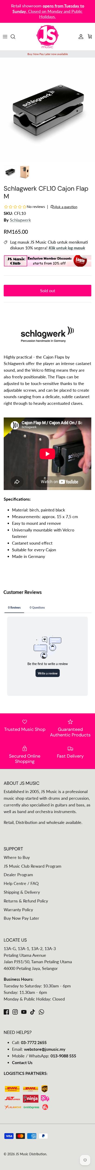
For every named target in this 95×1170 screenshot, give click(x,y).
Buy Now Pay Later (21, 918)
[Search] (15, 37)
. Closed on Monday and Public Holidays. (48, 11)
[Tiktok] (32, 1012)
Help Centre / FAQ (21, 883)
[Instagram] (15, 1012)
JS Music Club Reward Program (32, 866)
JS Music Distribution (31, 1154)
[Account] (80, 37)
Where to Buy (17, 857)
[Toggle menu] (5, 37)
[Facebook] (6, 1012)
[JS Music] (47, 36)
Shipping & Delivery (22, 892)
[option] (47, 110)
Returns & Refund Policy (26, 900)
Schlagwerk (20, 219)
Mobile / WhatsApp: (44, 1055)
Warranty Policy (18, 909)
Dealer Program (18, 874)
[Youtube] (24, 1012)
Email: (38, 1049)
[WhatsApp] (41, 1012)
